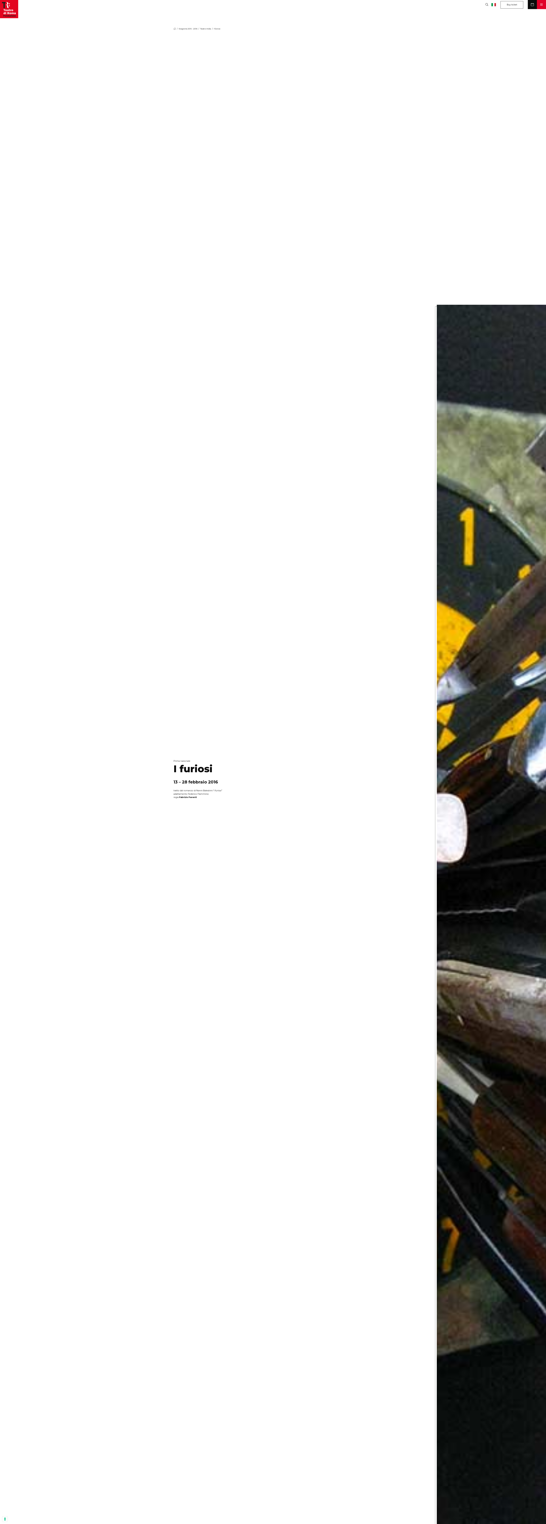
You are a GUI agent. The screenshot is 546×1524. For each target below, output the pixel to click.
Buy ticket (512, 4)
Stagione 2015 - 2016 (188, 29)
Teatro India (205, 29)
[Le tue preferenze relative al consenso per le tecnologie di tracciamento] (5, 1519)
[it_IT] (495, 4)
